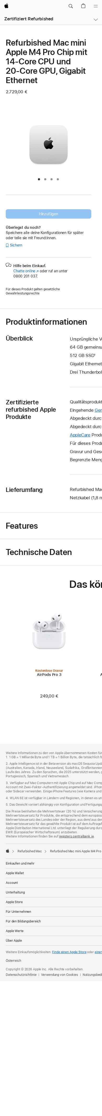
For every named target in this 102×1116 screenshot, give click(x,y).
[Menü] (95, 6)
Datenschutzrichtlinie (21, 975)
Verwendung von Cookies (59, 975)
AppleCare (80, 434)
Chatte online (26, 271)
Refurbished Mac (30, 851)
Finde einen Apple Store (69, 952)
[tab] (39, 179)
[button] (70, 6)
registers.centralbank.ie (76, 836)
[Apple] (7, 850)
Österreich (13, 961)
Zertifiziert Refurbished (28, 18)
